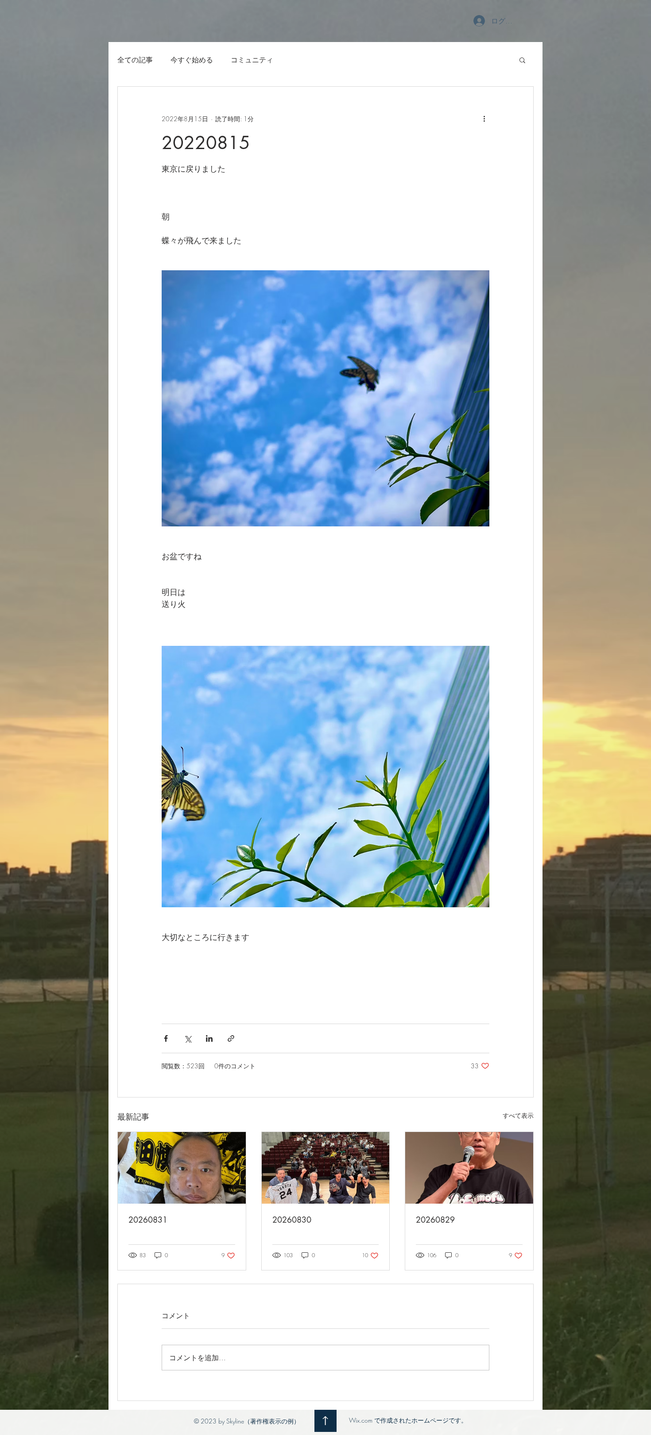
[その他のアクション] (484, 118)
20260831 (147, 1219)
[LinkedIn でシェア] (209, 1038)
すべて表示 (518, 1115)
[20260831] (182, 1168)
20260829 (435, 1219)
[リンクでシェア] (231, 1038)
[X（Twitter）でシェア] (187, 1038)
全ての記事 (135, 60)
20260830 (291, 1219)
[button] (522, 59)
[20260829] (469, 1168)
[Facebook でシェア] (166, 1038)
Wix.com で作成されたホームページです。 (408, 1420)
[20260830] (326, 1168)
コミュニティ (252, 60)
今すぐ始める (191, 60)
